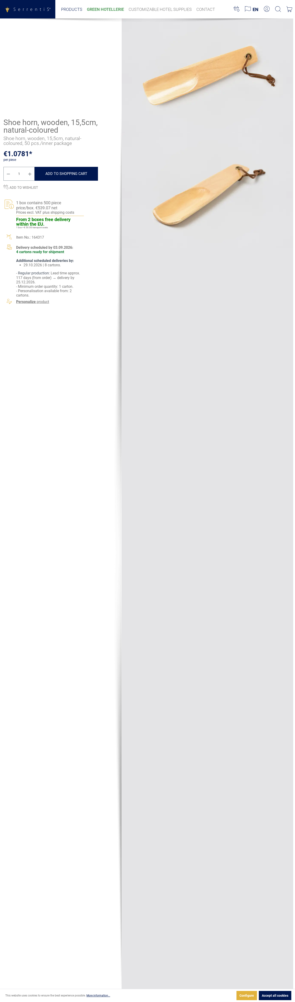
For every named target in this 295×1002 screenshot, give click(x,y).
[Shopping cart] (289, 9)
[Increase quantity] (30, 174)
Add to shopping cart (66, 173)
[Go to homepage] (28, 9)
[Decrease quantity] (8, 174)
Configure (246, 995)
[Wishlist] (236, 9)
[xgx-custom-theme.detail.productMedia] (207, 75)
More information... (98, 995)
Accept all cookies (275, 995)
